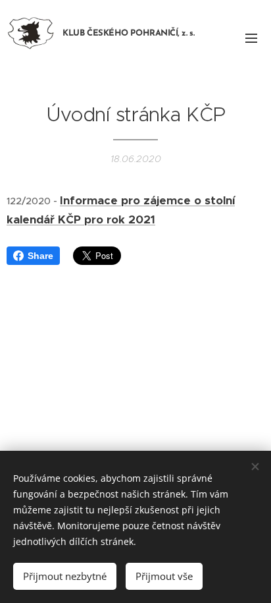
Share (40, 255)
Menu (251, 37)
